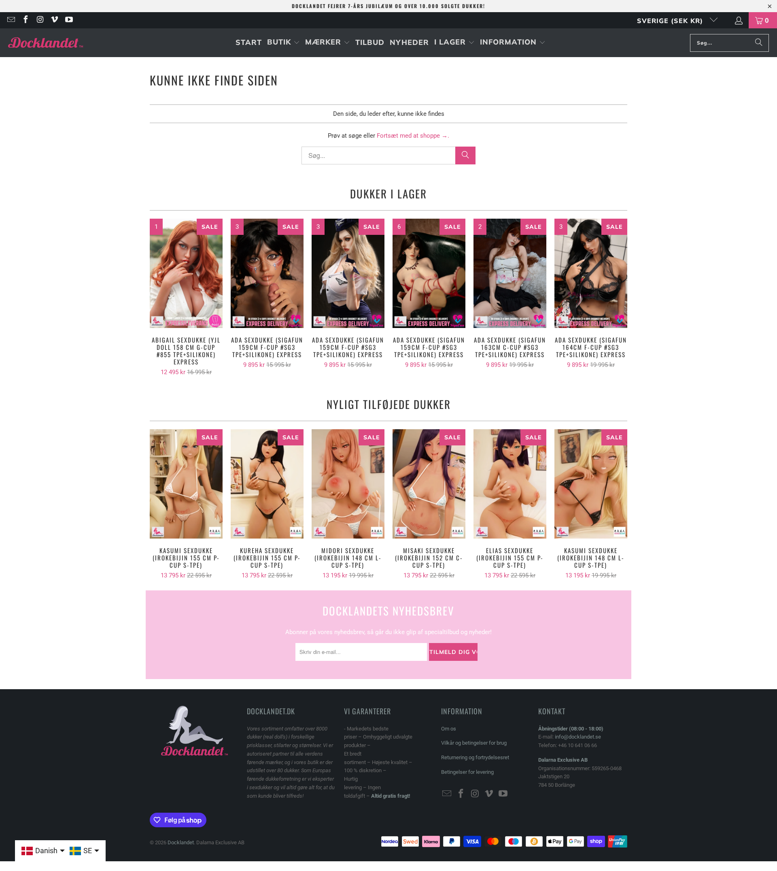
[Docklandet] (45, 42)
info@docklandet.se (578, 737)
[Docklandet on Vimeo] (54, 20)
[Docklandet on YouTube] (68, 20)
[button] (283, 42)
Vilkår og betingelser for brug (474, 743)
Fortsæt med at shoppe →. (413, 135)
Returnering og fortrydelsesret (475, 757)
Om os (448, 729)
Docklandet (181, 842)
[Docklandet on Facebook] (25, 20)
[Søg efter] (759, 43)
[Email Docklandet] (10, 20)
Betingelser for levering (467, 772)
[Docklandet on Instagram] (39, 20)
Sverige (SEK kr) (671, 21)
